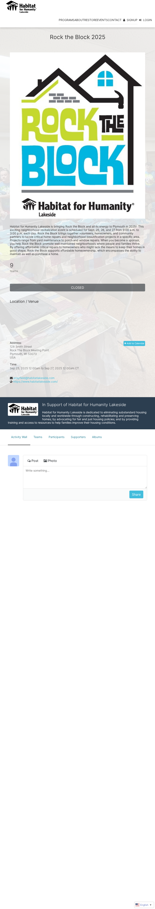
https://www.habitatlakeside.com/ (35, 381)
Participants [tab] (56, 437)
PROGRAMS (66, 20)
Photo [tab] (52, 461)
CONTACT (114, 20)
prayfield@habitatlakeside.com (34, 378)
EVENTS (102, 20)
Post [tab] (34, 461)
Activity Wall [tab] (19, 437)
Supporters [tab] (78, 437)
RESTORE (90, 20)
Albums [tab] (97, 437)
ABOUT (79, 20)
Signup (132, 20)
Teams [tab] (38, 437)
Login (147, 20)
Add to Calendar (135, 343)
